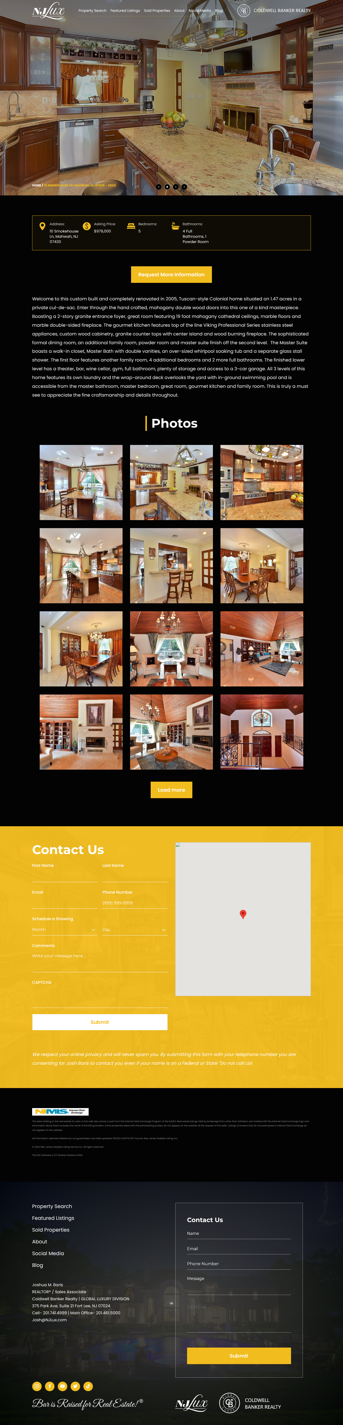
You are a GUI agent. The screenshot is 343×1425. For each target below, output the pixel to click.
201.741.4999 (55, 1313)
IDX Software (44, 1155)
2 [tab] (167, 187)
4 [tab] (184, 187)
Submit (100, 1022)
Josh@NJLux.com (49, 1320)
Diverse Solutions (67, 1155)
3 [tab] (176, 187)
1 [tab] (158, 187)
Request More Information (171, 274)
